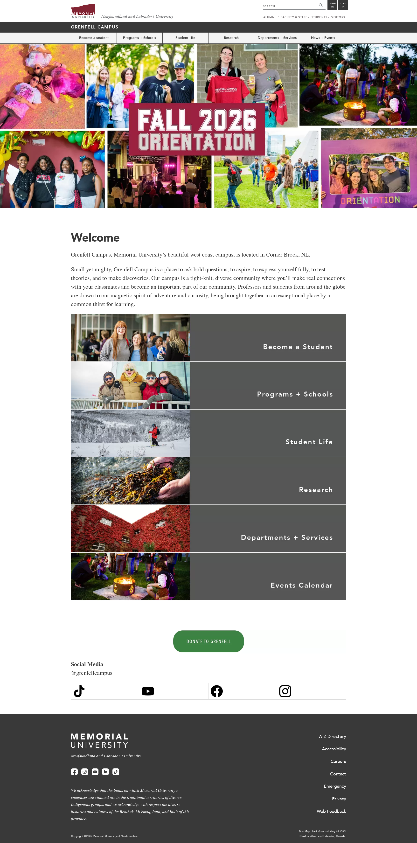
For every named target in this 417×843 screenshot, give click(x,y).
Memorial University (122, 11)
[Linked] (105, 771)
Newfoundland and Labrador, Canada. (322, 836)
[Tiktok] (115, 771)
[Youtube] (95, 771)
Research (231, 38)
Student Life (185, 38)
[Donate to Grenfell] (208, 641)
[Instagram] (311, 691)
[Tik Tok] (105, 691)
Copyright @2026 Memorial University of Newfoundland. (105, 836)
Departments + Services (277, 38)
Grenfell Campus (94, 27)
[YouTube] (174, 691)
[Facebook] (74, 771)
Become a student (94, 38)
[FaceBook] (243, 691)
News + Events (323, 38)
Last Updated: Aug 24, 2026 (329, 831)
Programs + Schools (139, 38)
